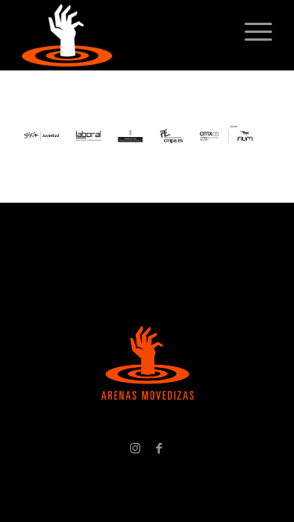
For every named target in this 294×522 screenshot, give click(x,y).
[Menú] (250, 31)
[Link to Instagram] (135, 447)
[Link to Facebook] (159, 447)
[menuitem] (250, 31)
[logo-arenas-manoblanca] (122, 35)
